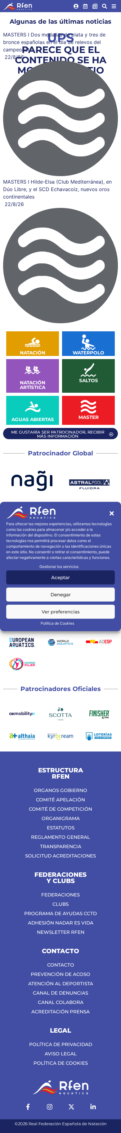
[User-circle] (76, 6)
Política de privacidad (60, 1044)
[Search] (105, 6)
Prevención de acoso (60, 974)
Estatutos (60, 828)
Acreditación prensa (60, 1012)
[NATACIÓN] (32, 342)
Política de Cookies (57, 623)
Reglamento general (60, 837)
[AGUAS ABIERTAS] (32, 407)
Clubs (60, 904)
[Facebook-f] (28, 1107)
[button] (112, 513)
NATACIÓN (32, 353)
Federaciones (60, 895)
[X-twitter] (71, 1107)
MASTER (88, 417)
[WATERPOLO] (88, 342)
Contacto (60, 965)
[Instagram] (49, 1107)
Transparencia (60, 846)
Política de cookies (61, 1063)
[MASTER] (88, 407)
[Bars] (114, 6)
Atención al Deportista (60, 984)
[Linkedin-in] (93, 1107)
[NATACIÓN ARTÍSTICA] (32, 370)
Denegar (61, 595)
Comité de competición (60, 809)
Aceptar (60, 577)
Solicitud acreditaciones (60, 856)
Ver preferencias (61, 612)
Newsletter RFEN (60, 932)
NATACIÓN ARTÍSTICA (32, 385)
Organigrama (61, 818)
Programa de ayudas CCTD (60, 913)
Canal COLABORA (60, 1002)
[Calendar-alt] (86, 6)
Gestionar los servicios (58, 566)
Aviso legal (61, 1054)
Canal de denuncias (60, 993)
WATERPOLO (88, 353)
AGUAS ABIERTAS (32, 419)
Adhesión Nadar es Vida (60, 923)
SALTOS (88, 380)
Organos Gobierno (60, 790)
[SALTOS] (88, 370)
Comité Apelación (60, 800)
